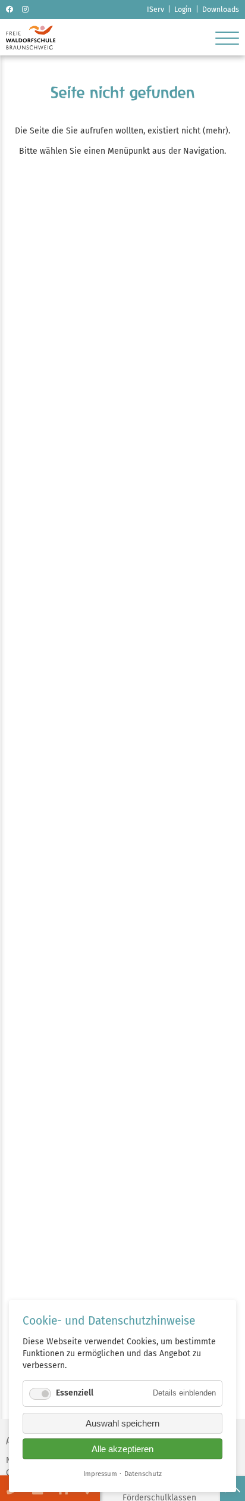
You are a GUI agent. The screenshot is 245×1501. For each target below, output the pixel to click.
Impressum (100, 1473)
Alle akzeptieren (122, 1449)
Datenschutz (143, 1473)
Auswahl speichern (122, 1423)
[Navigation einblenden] (227, 37)
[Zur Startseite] (30, 47)
